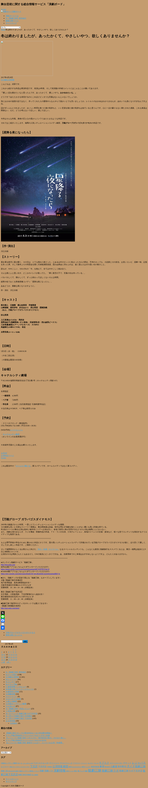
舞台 (75, 771)
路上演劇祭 (35, 774)
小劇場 (113, 766)
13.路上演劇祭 (11, 701)
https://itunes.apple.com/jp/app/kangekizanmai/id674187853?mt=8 (25, 569)
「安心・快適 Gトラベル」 (48, 549)
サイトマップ (11, 23)
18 (4, 657)
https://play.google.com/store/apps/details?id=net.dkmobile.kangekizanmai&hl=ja (30, 574)
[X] (74, 613)
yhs (21, 763)
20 (9, 657)
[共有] (74, 628)
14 (11, 655)
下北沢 (34, 766)
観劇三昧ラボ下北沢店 (130, 770)
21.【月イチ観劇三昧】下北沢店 (19, 718)
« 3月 (3, 662)
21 (11, 657)
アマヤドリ (77, 763)
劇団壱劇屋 (95, 767)
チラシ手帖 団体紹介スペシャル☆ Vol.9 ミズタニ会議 (28, 735)
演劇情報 (60, 770)
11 (4, 655)
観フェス (81, 771)
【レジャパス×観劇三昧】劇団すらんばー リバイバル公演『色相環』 (35, 743)
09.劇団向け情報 (12, 692)
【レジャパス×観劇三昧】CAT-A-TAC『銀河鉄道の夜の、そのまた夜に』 (36, 738)
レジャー (5, 767)
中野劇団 (49, 766)
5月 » (8, 662)
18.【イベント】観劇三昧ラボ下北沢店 (21, 713)
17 (2, 657)
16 (16, 655)
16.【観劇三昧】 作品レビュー (18, 709)
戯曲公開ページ (12, 21)
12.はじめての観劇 (13, 699)
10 (2, 655)
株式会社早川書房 (13, 771)
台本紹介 (14, 723)
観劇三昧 (95, 770)
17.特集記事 (10, 711)
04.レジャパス (11, 679)
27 (9, 660)
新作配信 (122, 766)
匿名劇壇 (107, 766)
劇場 (102, 766)
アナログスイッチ (66, 763)
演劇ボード (16, 12)
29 (14, 660)
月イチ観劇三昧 (136, 766)
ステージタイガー (116, 763)
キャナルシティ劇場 (11, 434)
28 (11, 660)
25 (4, 660)
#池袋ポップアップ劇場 (9, 763)
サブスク (104, 763)
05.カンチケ (10, 682)
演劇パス (48, 771)
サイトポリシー (12, 779)
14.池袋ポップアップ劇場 (16, 704)
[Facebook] (74, 620)
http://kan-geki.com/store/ (10, 608)
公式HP (4, 453)
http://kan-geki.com (8, 565)
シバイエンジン (16, 430)
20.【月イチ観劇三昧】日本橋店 (19, 716)
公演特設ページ (7, 456)
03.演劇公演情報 (7, 80)
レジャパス (139, 762)
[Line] (74, 617)
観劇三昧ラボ (110, 770)
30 (16, 660)
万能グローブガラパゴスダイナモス (20, 633)
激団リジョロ (70, 771)
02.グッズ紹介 (11, 675)
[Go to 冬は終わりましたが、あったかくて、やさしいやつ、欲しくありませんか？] (27, 75)
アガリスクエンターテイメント (46, 763)
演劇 (42, 771)
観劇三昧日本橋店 (24, 775)
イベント (84, 763)
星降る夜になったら (14, 635)
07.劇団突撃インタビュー (16, 687)
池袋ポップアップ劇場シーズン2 (29, 771)
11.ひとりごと (11, 696)
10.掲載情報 (10, 694)
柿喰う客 (4, 771)
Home (3, 30)
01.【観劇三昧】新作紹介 (16, 18)
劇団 (65, 766)
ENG (18, 763)
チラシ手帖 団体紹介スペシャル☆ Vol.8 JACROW (26, 740)
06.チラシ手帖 (11, 684)
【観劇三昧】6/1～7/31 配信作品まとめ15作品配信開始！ (29, 733)
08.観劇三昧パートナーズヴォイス (20, 689)
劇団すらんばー (86, 766)
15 (14, 655)
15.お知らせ (10, 706)
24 (2, 660)
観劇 (86, 771)
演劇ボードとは (12, 16)
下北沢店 (42, 766)
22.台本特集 (10, 721)
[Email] (74, 624)
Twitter (3, 458)
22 (14, 657)
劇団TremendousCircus (75, 766)
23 (16, 657)
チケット (127, 763)
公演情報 (57, 766)
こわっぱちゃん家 (28, 763)
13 (9, 655)
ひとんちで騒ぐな (23, 466)
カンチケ (90, 763)
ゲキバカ (96, 763)
